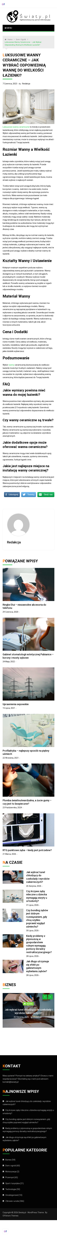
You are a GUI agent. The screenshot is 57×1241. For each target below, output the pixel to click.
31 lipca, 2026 (32, 905)
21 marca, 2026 (9, 854)
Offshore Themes (10, 1216)
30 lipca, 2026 (32, 930)
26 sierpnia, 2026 (33, 886)
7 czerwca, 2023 (10, 84)
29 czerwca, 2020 (10, 612)
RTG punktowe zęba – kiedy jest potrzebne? (27, 850)
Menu (9, 28)
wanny (11, 365)
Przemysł (9, 1177)
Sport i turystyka (12, 1183)
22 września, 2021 (11, 758)
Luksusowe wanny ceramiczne (16, 127)
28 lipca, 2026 (32, 956)
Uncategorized (11, 1195)
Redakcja (26, 84)
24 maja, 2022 (9, 661)
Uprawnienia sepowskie (16, 704)
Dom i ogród (10, 1165)
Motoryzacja (10, 1171)
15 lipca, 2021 (9, 708)
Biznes (42, 1001)
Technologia (10, 1189)
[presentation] (44, 996)
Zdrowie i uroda (12, 1201)
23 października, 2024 (12, 807)
